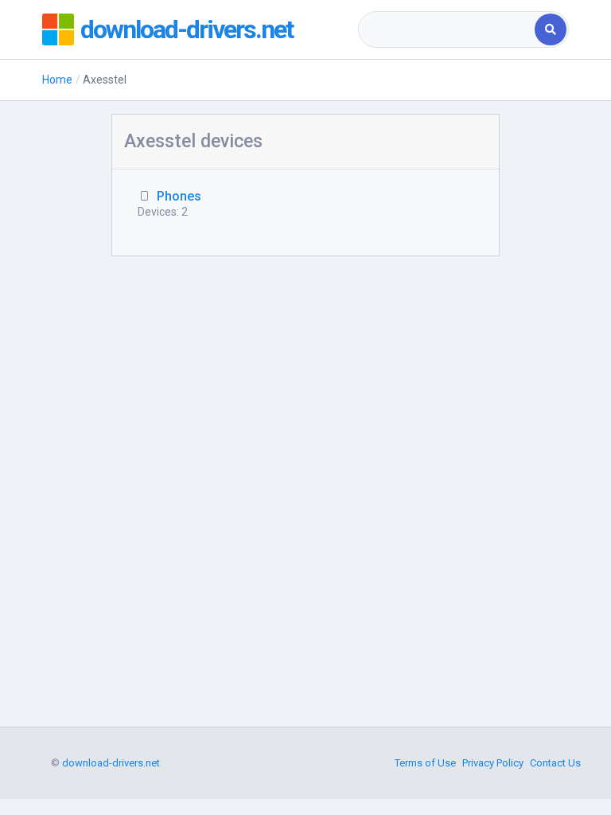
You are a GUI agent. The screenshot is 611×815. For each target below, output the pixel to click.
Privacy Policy (492, 763)
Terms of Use (425, 763)
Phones (179, 196)
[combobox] (447, 29)
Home (57, 79)
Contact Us (555, 763)
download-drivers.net (186, 29)
